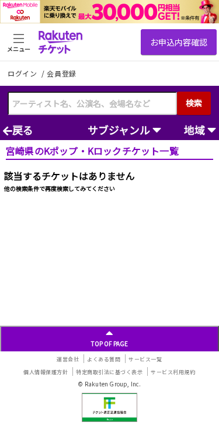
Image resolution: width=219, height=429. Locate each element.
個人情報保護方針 (45, 372)
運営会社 (68, 359)
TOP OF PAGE (109, 343)
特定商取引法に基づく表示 (109, 372)
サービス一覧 (145, 359)
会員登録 (62, 73)
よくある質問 (103, 359)
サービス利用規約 (173, 372)
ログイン (23, 73)
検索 (194, 103)
